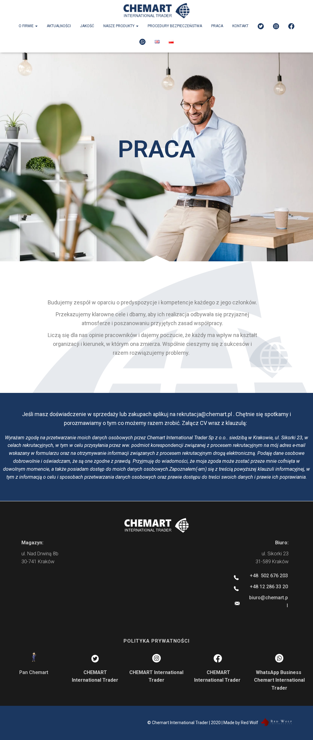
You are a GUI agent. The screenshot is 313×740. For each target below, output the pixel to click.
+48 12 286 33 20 (269, 586)
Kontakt (240, 26)
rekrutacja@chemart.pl (204, 414)
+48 (269, 576)
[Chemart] (156, 10)
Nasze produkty (119, 26)
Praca (217, 26)
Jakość (87, 26)
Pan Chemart (33, 672)
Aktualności (59, 26)
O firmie (27, 26)
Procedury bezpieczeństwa (175, 26)
